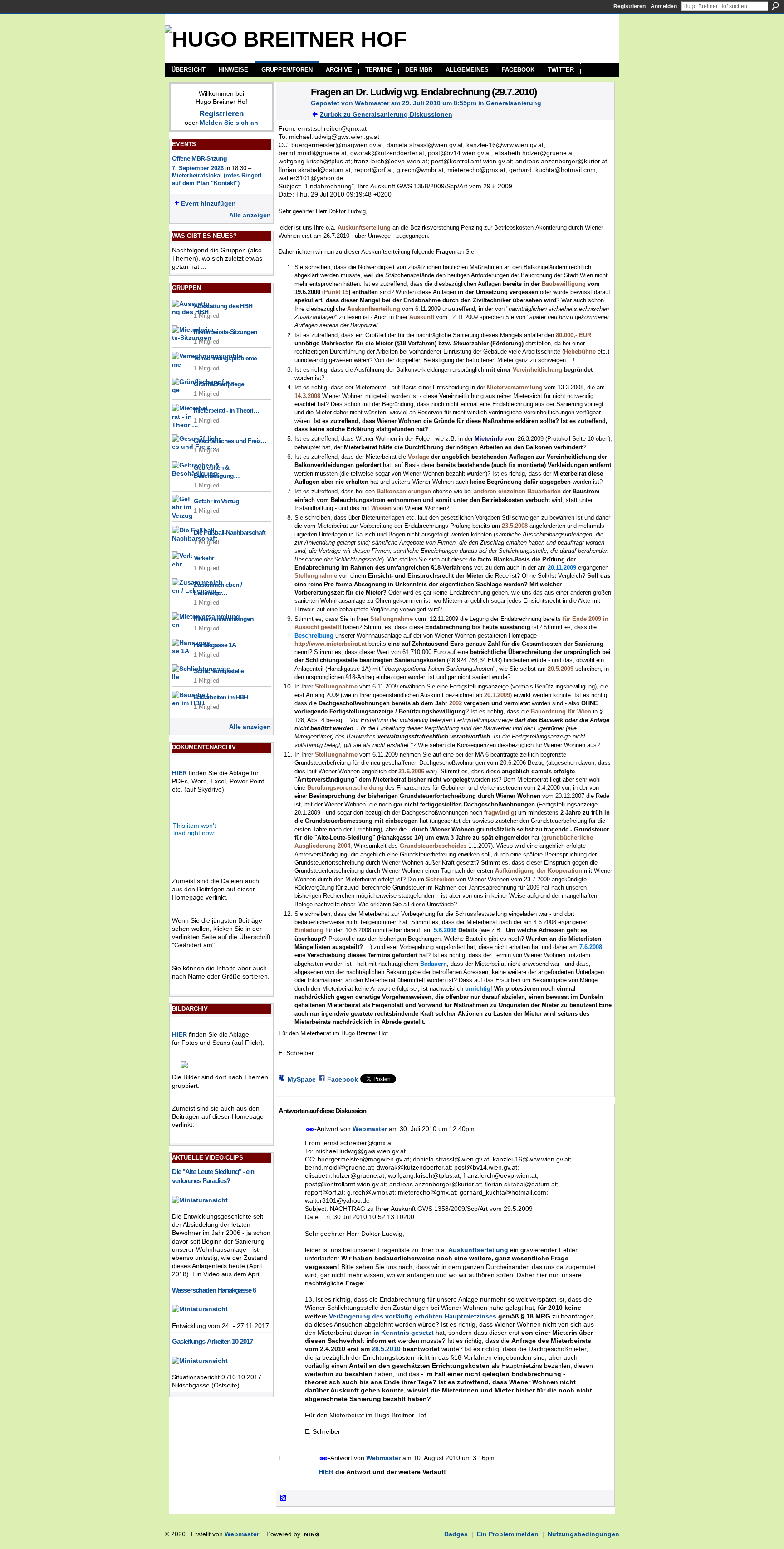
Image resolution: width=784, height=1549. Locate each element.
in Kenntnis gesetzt (403, 1332)
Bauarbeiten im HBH (221, 697)
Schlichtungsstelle (219, 670)
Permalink (310, 1129)
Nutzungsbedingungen (583, 1534)
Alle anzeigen (250, 215)
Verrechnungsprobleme (225, 358)
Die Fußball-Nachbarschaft (229, 532)
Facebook (342, 1079)
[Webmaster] (290, 110)
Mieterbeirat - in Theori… (226, 410)
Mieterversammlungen (224, 618)
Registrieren (629, 6)
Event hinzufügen (208, 203)
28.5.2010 (386, 1348)
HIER (179, 773)
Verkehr (204, 557)
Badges (456, 1534)
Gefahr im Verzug (216, 501)
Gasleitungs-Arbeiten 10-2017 (212, 1341)
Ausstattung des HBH (223, 306)
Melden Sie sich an (229, 122)
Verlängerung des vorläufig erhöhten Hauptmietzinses (412, 1316)
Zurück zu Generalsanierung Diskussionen (386, 114)
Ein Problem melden (508, 1534)
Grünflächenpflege (219, 384)
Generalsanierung (513, 103)
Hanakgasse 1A (215, 645)
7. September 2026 (198, 168)
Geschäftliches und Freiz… (230, 440)
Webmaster (372, 103)
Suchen (775, 6)
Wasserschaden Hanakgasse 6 (214, 1290)
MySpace (302, 1079)
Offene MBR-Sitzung (199, 158)
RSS (283, 1498)
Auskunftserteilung (478, 1250)
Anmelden (664, 6)
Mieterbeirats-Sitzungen (225, 331)
